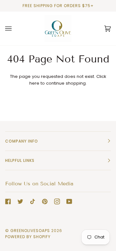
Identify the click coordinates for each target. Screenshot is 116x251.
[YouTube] (69, 201)
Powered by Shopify (28, 236)
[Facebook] (8, 201)
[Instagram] (57, 201)
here (34, 83)
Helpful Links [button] (19, 160)
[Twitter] (20, 201)
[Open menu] (14, 28)
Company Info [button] (21, 141)
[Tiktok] (32, 201)
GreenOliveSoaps (30, 230)
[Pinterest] (45, 201)
